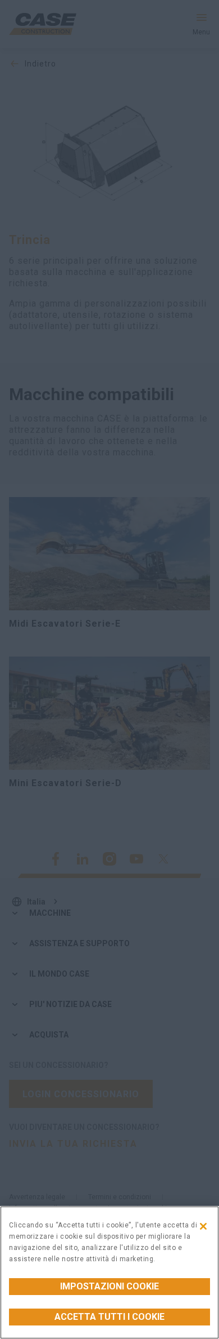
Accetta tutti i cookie (109, 1316)
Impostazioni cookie (109, 1286)
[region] (109, 1272)
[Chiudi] (203, 1226)
